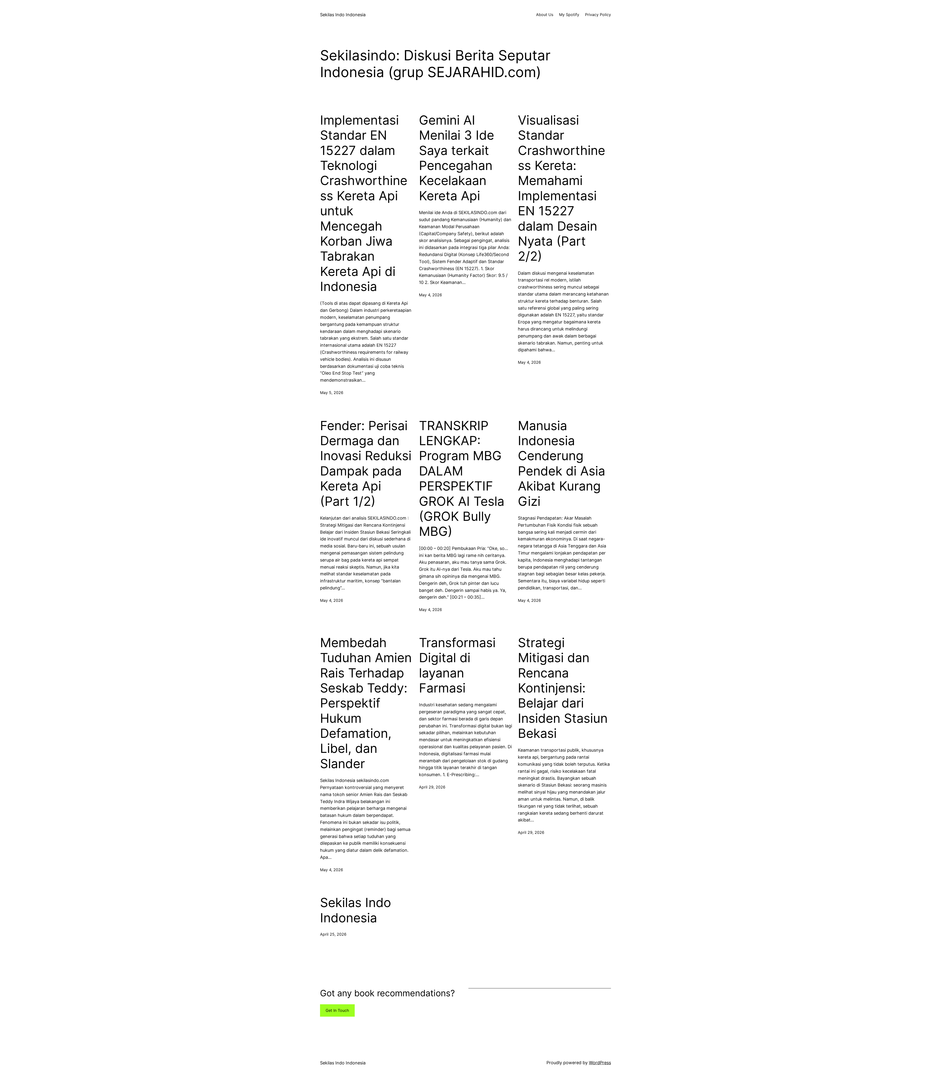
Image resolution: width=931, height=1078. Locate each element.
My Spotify (569, 14)
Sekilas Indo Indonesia (343, 14)
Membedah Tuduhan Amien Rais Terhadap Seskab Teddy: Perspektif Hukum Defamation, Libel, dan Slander (366, 703)
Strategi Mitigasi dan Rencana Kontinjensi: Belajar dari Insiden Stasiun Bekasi (563, 688)
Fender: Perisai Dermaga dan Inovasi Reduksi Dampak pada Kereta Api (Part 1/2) (365, 463)
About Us (544, 14)
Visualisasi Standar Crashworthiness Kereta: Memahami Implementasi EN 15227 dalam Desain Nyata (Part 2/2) (561, 188)
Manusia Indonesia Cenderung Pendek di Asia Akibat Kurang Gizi (561, 463)
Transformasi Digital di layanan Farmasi (457, 665)
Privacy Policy (598, 14)
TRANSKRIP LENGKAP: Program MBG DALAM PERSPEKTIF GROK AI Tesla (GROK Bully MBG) (461, 478)
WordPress (600, 1062)
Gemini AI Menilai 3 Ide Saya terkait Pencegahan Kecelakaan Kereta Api (456, 158)
